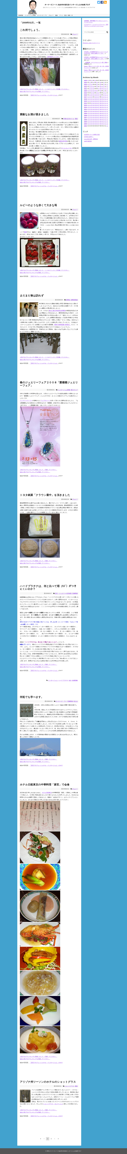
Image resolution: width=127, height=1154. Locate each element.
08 (100, 82)
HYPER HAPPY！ (89, 136)
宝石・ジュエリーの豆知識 (63, 593)
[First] (40, 1138)
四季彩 (68, 300)
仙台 (70, 680)
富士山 (76, 701)
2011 (85, 109)
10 (104, 82)
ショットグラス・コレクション (53, 1104)
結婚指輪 (75, 680)
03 (91, 80)
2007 (85, 117)
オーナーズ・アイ (42, 15)
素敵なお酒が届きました (34, 114)
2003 (85, 126)
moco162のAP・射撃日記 (91, 139)
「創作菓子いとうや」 (53, 56)
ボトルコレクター (66, 148)
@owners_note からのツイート (91, 43)
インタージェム (53, 680)
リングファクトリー (26, 400)
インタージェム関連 (30, 15)
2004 (85, 123)
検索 (25, 232)
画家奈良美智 (63, 141)
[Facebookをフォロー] (102, 2)
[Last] (58, 1138)
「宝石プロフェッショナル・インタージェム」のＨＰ (46, 765)
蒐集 (56, 15)
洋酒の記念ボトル (68, 118)
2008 (85, 115)
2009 (85, 113)
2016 (85, 99)
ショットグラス (69, 1086)
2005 (85, 121)
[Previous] (44, 1138)
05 (95, 80)
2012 (85, 107)
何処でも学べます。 (32, 697)
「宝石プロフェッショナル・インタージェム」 (44, 95)
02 (90, 82)
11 (105, 88)
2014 (85, 103)
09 (102, 86)
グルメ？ (51, 15)
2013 (85, 105)
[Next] (54, 1138)
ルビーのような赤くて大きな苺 (38, 205)
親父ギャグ (74, 390)
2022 (85, 86)
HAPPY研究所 (88, 141)
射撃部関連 (74, 300)
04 (93, 82)
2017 (85, 97)
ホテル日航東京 (47, 792)
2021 (85, 88)
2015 (85, 101)
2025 (85, 80)
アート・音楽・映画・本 (66, 15)
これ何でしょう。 (30, 29)
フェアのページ (45, 400)
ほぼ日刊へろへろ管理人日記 (92, 134)
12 (107, 84)
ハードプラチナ (63, 680)
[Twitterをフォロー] (98, 2)
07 (98, 88)
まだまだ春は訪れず (32, 295)
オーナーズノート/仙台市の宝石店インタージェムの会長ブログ (65, 1151)
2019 (85, 93)
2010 (85, 111)
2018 (85, 95)
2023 (85, 84)
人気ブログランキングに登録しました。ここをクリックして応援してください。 (45, 89)
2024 (85, 82)
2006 (85, 119)
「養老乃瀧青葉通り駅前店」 (62, 324)
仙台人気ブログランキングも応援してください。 (35, 91)
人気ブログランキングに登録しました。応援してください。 (38, 469)
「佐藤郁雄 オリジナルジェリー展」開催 (95, 62)
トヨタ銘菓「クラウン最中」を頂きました (45, 495)
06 (97, 82)
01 (88, 80)
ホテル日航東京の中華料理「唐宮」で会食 (45, 784)
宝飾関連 (20, 15)
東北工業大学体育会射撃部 (57, 310)
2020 (85, 90)
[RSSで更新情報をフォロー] (105, 2)
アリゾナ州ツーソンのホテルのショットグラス (48, 1081)
